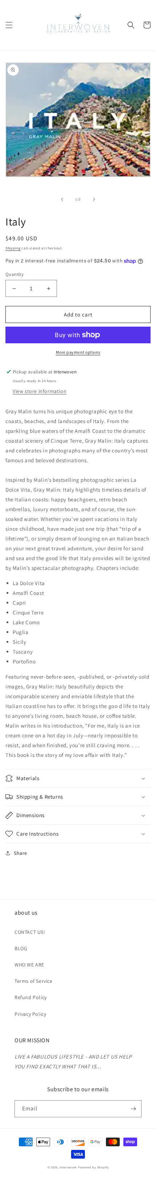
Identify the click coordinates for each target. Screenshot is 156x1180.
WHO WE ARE (29, 964)
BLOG (21, 948)
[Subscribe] (133, 1108)
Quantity (14, 274)
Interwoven (68, 1167)
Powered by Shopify (93, 1167)
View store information (39, 391)
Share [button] (20, 853)
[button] (9, 25)
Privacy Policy (30, 1014)
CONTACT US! (30, 932)
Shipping (13, 248)
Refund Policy (31, 997)
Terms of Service (34, 981)
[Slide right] (94, 199)
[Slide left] (62, 199)
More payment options (78, 352)
